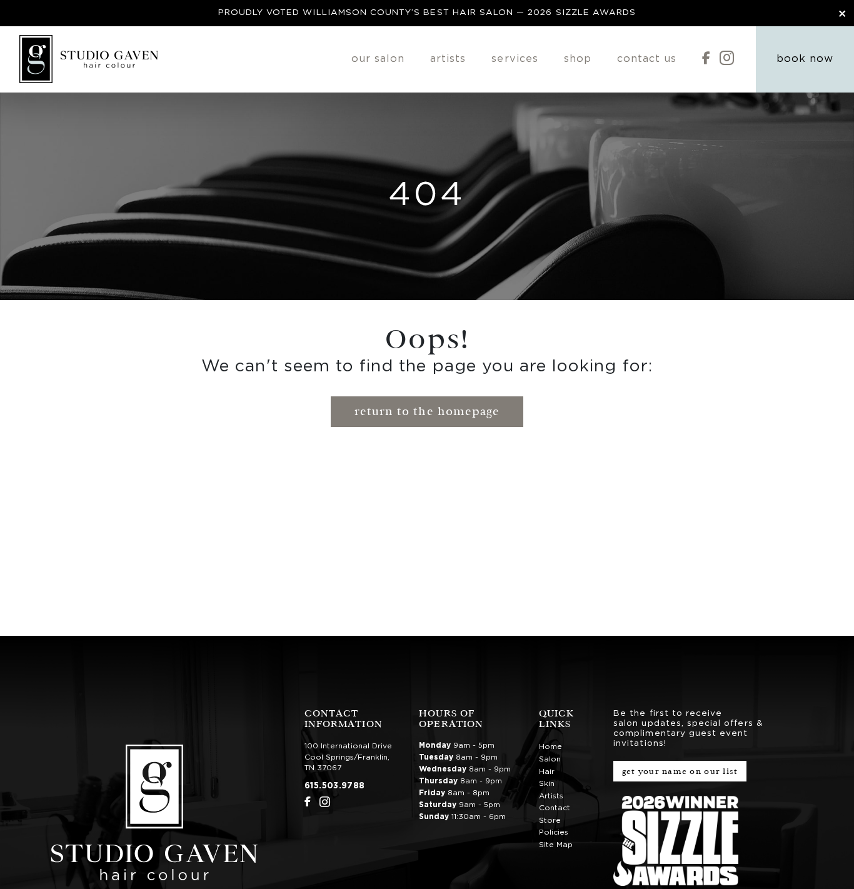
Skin (547, 783)
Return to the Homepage (427, 411)
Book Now (804, 59)
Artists (448, 59)
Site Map (556, 844)
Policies (553, 832)
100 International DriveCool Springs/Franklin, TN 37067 (348, 756)
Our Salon (377, 59)
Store (550, 820)
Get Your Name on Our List (680, 771)
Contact (554, 807)
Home (550, 746)
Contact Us (647, 59)
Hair (547, 771)
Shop (577, 59)
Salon (550, 759)
